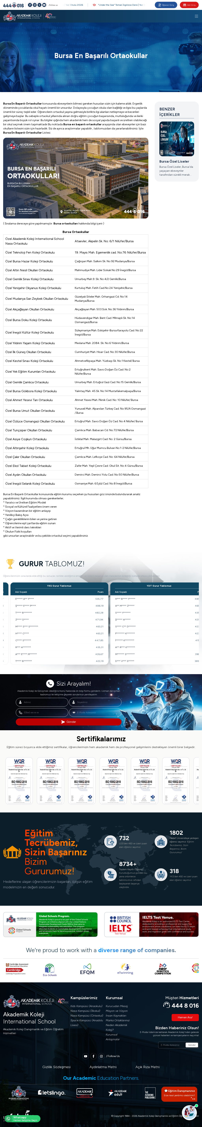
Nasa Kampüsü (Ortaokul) (86, 1015)
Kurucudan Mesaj (117, 1006)
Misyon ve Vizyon (117, 1011)
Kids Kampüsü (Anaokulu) (86, 1006)
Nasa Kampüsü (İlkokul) (85, 1011)
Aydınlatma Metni (103, 1067)
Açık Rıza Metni (148, 1067)
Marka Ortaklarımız (118, 1020)
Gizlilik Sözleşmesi (56, 1067)
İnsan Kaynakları (116, 1015)
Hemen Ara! (185, 1017)
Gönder (71, 722)
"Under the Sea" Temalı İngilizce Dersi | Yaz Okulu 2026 (104, 5)
